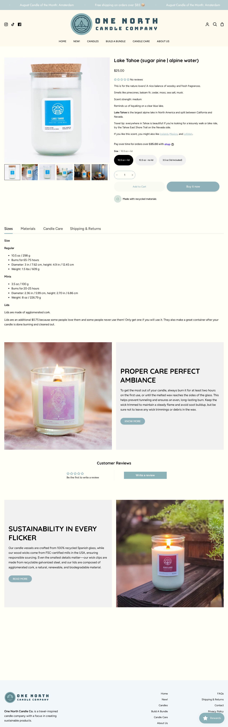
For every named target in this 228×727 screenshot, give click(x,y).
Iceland (164, 134)
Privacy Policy (216, 711)
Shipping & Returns (85, 228)
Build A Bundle (159, 711)
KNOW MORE (133, 421)
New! (165, 699)
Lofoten (188, 134)
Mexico (173, 134)
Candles (163, 705)
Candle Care (52, 228)
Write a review (145, 475)
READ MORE (20, 578)
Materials (27, 228)
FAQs (220, 693)
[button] (121, 79)
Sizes (8, 228)
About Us (162, 723)
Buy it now (193, 186)
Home (164, 693)
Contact (219, 705)
